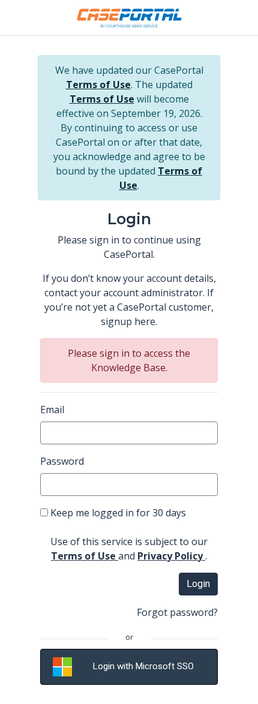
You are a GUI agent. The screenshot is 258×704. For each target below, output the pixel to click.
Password (62, 461)
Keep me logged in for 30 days (117, 512)
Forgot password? (177, 612)
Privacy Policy (171, 555)
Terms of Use (98, 84)
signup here (128, 321)
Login (198, 583)
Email (52, 409)
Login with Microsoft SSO (143, 666)
